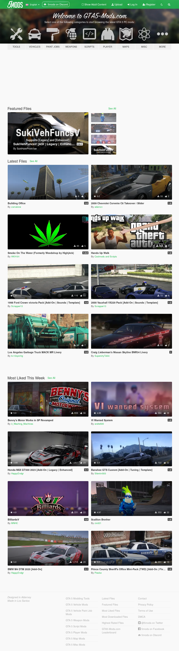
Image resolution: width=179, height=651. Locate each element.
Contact (142, 598)
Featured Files (110, 604)
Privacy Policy (145, 604)
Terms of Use (145, 610)
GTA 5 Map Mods (75, 638)
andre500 (99, 423)
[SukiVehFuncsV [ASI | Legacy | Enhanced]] (103, 150)
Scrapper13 (17, 306)
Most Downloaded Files (115, 616)
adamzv (99, 206)
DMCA (141, 616)
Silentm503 (100, 473)
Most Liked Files (111, 610)
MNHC (14, 523)
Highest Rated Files (113, 623)
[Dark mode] (161, 4)
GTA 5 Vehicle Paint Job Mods (79, 612)
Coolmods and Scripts (106, 256)
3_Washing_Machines (22, 423)
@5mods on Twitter (152, 623)
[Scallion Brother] (103, 117)
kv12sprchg (17, 355)
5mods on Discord (151, 635)
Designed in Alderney (19, 597)
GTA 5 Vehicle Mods (77, 604)
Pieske (98, 572)
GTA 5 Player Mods (76, 632)
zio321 (98, 523)
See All (112, 108)
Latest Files (108, 598)
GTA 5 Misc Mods (75, 644)
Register (150, 4)
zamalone (16, 206)
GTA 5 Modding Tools (78, 598)
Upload (118, 4)
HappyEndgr (17, 473)
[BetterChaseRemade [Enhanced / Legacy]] (103, 128)
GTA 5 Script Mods (76, 626)
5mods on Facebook (152, 629)
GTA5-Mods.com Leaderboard (111, 630)
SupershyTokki (102, 355)
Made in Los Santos (19, 600)
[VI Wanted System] (103, 139)
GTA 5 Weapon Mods (77, 620)
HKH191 (15, 256)
